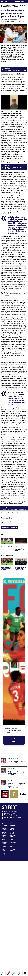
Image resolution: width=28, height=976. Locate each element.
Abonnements (7, 811)
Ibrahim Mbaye (4, 840)
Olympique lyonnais (12, 829)
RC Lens (12, 840)
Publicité (6, 817)
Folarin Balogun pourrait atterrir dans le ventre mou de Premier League (13, 779)
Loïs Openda (4, 845)
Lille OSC (12, 833)
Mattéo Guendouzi (4, 829)
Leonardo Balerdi (4, 848)
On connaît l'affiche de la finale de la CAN (7, 539)
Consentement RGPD (16, 817)
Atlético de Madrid (12, 850)
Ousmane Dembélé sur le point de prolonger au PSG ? (13, 757)
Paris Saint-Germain (12, 831)
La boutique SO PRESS (9, 813)
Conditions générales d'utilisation (12, 816)
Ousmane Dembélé (4, 843)
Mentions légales (8, 814)
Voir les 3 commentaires (8, 527)
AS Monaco (13, 848)
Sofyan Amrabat (4, 851)
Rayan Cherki (3, 837)
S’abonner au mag (20, 1)
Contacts (16, 811)
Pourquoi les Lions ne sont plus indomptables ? (13, 168)
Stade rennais (11, 845)
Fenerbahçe (13, 835)
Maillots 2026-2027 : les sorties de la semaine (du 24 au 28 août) (20, 560)
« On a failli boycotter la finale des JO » (15, 70)
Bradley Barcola (4, 834)
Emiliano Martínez (4, 854)
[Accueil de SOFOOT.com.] (4, 1)
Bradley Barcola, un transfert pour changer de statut (6, 560)
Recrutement (7, 818)
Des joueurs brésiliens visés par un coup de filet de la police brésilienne (13, 768)
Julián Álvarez (4, 831)
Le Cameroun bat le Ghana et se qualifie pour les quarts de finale (20, 540)
